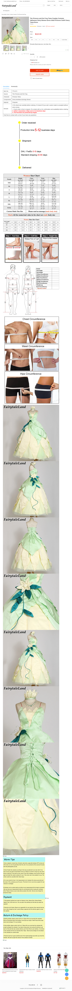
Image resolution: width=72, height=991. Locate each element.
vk (11, 53)
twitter (5, 53)
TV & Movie (39, 10)
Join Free (53, 1)
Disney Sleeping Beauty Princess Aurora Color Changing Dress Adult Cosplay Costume (10, 971)
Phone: (25, 1)
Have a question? (51, 26)
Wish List (67, 1)
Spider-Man (46, 10)
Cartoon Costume (13, 14)
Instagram (41, 985)
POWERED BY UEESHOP (47, 988)
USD (31, 34)
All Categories (6, 10)
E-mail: (10, 1)
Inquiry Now (40, 74)
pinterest (8, 53)
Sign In (49, 1)
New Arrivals (54, 10)
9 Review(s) (39, 26)
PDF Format (26, 53)
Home (20, 10)
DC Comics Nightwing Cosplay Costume (44, 969)
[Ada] (66, 974)
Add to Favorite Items (37, 78)
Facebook (37, 985)
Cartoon (33, 10)
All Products (26, 10)
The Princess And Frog (21, 14)
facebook (3, 53)
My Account (61, 1)
